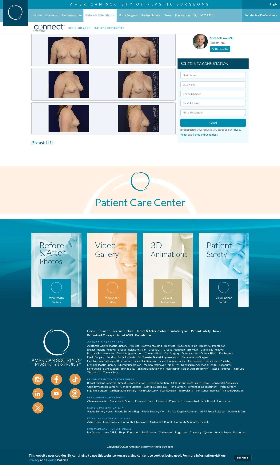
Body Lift (169, 345)
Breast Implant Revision (132, 349)
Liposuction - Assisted (218, 361)
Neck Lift (173, 364)
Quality (208, 432)
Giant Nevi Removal (155, 386)
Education (133, 432)
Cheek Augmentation (129, 353)
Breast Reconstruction (131, 382)
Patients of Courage (100, 335)
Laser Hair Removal (145, 361)
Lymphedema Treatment (203, 386)
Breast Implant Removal (101, 349)
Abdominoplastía (97, 401)
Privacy (34, 460)
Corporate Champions (134, 421)
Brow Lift (192, 349)
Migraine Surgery (97, 390)
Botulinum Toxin (187, 345)
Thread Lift (94, 372)
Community (166, 432)
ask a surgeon (79, 27)
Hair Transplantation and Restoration (109, 361)
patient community (109, 27)
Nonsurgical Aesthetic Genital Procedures (206, 364)
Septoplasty (185, 390)
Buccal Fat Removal (212, 349)
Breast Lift (155, 349)
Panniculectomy (148, 390)
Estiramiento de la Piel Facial (198, 401)
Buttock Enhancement (100, 353)
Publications (149, 432)
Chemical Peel (153, 353)
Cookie (51, 460)
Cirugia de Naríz (144, 401)
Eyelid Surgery (95, 357)
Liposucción (224, 401)
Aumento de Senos (121, 401)
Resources (239, 432)
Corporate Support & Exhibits (192, 421)
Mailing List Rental (161, 421)
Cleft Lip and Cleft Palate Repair (190, 382)
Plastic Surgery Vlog (153, 411)
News (167, 15)
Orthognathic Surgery (123, 390)
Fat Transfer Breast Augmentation (158, 357)
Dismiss (242, 457)
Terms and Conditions (205, 134)
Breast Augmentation (212, 345)
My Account (94, 432)
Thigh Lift (238, 368)
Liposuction (195, 361)
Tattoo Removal (220, 368)
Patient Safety (150, 15)
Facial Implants (126, 357)
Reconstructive (72, 15)
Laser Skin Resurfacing (172, 361)
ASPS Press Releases (213, 411)
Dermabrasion (190, 353)
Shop (122, 432)
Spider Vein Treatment (194, 368)
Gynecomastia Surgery (195, 357)
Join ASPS (110, 432)
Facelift (111, 357)
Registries (181, 432)
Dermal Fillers (209, 353)
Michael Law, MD (222, 38)
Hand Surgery (178, 386)
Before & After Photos (100, 15)
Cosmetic (51, 15)
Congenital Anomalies (225, 382)
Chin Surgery (171, 353)
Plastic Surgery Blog (127, 411)
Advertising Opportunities (103, 421)
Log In (274, 4)
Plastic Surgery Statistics (183, 411)
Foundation (182, 15)
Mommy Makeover (155, 364)
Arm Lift (134, 345)
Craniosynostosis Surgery (102, 386)
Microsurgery (228, 386)
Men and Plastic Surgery (101, 364)
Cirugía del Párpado (167, 401)
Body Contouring (152, 345)
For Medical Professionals (261, 15)
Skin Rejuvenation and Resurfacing (158, 368)
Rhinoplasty (128, 368)
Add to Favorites (220, 48)
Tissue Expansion (233, 390)
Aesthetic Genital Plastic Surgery (107, 345)
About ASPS (125, 335)
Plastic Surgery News (100, 411)
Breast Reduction (174, 349)
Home (37, 15)
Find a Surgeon (128, 15)
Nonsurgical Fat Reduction (103, 368)
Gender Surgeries (131, 386)
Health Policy (223, 432)
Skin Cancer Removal (207, 390)
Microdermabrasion (129, 364)
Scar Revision (168, 390)
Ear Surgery (226, 353)
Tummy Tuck (110, 372)
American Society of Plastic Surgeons (140, 4)
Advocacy (195, 432)
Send (213, 123)
